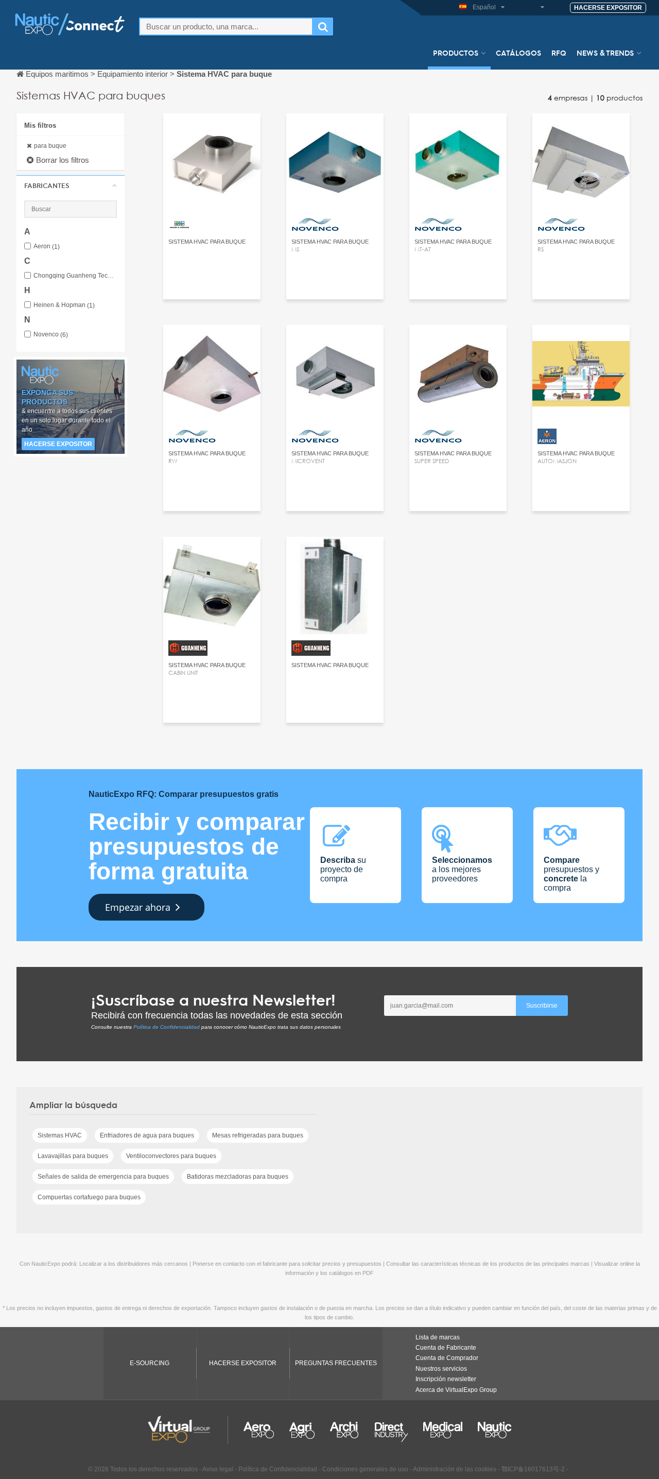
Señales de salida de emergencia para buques (103, 1176)
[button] (70, 185)
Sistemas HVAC (60, 1135)
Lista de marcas (437, 1337)
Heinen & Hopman (64, 305)
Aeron (46, 246)
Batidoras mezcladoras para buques (237, 1176)
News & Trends (605, 52)
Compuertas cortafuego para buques (89, 1197)
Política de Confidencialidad (166, 1027)
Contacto (212, 130)
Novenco (50, 334)
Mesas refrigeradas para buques (257, 1135)
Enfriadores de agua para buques (147, 1135)
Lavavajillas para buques (73, 1156)
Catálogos (518, 52)
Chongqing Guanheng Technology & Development (75, 276)
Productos (455, 52)
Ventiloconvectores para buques (171, 1156)
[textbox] (226, 27)
